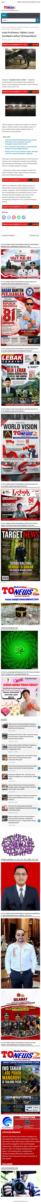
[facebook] (4, 217)
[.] (10, 7)
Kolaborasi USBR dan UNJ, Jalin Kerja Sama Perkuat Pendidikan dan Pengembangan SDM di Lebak (22, 776)
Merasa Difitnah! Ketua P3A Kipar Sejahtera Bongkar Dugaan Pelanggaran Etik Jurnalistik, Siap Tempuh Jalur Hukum (22, 787)
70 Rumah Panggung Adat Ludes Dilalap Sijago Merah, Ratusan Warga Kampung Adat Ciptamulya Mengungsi (22, 757)
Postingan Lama (34, 235)
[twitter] (9, 217)
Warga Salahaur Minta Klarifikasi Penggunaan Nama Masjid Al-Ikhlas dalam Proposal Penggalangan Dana (22, 747)
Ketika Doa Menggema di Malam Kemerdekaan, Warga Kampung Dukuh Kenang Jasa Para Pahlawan (22, 797)
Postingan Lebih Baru (8, 235)
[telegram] (24, 217)
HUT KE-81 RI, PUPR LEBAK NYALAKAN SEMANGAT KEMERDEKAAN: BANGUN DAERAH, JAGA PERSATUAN (22, 808)
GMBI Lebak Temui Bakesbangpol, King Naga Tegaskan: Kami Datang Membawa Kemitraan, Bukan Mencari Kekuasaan (22, 726)
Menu (4, 15)
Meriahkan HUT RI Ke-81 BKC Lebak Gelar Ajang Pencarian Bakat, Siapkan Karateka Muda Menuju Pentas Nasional (23, 736)
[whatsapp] (19, 217)
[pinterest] (14, 217)
